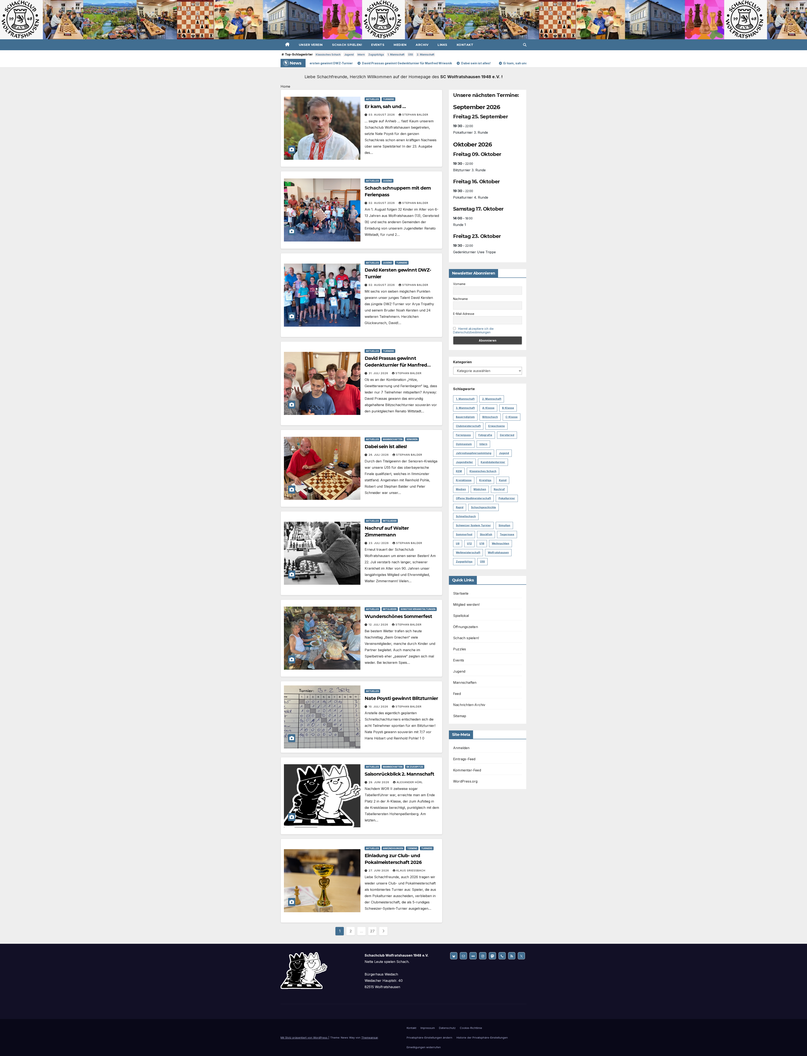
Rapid (459, 507)
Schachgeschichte (483, 507)
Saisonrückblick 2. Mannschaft (399, 774)
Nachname (460, 299)
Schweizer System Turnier (473, 525)
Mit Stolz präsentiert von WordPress (304, 1037)
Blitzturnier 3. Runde (469, 170)
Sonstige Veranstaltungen (418, 609)
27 (372, 931)
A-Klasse (488, 407)
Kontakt (465, 45)
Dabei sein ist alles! (386, 446)
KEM (459, 471)
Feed (457, 694)
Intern (361, 54)
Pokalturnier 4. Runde (470, 197)
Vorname (459, 284)
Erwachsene (496, 426)
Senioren (412, 439)
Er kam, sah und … (385, 106)
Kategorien (462, 362)
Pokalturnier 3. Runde (470, 132)
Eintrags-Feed (464, 759)
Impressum (428, 1028)
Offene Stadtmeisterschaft (473, 498)
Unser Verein (311, 45)
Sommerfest (464, 534)
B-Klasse (508, 407)
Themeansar (369, 1037)
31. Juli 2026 (379, 373)
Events (377, 45)
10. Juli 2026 (379, 706)
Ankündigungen (393, 848)
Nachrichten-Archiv (469, 705)
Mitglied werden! (466, 604)
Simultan (504, 525)
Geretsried (507, 435)
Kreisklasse (464, 480)
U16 (481, 543)
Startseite (460, 593)
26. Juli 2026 (379, 454)
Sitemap (459, 716)
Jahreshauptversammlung (473, 453)
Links (442, 45)
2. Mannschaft (425, 54)
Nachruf (499, 489)
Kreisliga (485, 480)
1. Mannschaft (396, 54)
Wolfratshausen (498, 552)
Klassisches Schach (328, 54)
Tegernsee (507, 534)
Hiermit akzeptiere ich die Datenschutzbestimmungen (473, 330)
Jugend (349, 54)
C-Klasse (511, 416)
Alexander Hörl (410, 782)
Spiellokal (461, 616)
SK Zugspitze (414, 767)
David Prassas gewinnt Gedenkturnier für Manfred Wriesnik (396, 365)
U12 (469, 543)
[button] (524, 45)
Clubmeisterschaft (468, 426)
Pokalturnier (506, 498)
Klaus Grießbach (410, 870)
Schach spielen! (347, 45)
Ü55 (410, 54)
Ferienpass (463, 435)
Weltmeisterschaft (468, 552)
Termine (412, 848)
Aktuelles (372, 99)
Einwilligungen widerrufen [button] (424, 1047)
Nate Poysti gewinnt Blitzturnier (401, 698)
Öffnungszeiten (465, 627)
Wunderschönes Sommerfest (398, 616)
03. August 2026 (382, 114)
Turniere (388, 99)
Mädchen (479, 489)
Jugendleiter (464, 462)
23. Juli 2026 (379, 543)
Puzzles (459, 649)
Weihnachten (500, 543)
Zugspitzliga (376, 54)
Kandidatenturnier (493, 462)
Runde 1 (459, 225)
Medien (400, 45)
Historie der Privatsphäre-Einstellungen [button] (482, 1037)
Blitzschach (490, 416)
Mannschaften (392, 439)
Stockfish (486, 534)
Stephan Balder (415, 114)
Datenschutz (447, 1028)
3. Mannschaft (465, 407)
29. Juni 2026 (379, 782)
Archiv (422, 45)
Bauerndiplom (465, 416)
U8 (457, 543)
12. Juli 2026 (379, 624)
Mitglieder (390, 521)
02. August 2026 (382, 203)
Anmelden (461, 748)
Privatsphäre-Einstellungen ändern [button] (429, 1037)
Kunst (502, 480)
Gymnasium (464, 444)
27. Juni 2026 (379, 870)
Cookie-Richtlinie (471, 1028)
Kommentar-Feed (467, 770)
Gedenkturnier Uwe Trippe (474, 252)
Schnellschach (466, 516)
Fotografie (485, 435)
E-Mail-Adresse (463, 313)
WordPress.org (465, 781)
